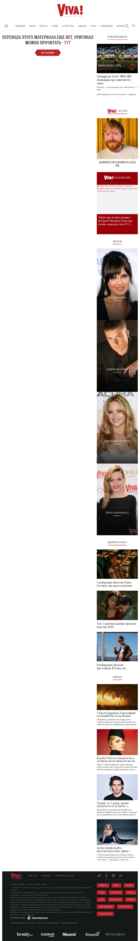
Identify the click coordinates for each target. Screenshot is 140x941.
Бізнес (130, 900)
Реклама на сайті (64, 876)
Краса (129, 885)
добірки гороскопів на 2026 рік (117, 164)
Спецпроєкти (117, 37)
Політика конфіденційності (48, 923)
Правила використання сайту (22, 923)
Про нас (32, 876)
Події (101, 892)
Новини (103, 885)
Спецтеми (115, 900)
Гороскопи (125, 907)
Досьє (117, 241)
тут (67, 42)
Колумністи (105, 914)
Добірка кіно (117, 542)
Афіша (117, 677)
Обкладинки (105, 907)
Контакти (46, 876)
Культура (116, 892)
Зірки (116, 885)
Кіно (101, 900)
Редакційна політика (69, 923)
